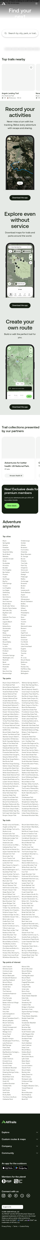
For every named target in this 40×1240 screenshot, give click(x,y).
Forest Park (25, 766)
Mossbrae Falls (8, 984)
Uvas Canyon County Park (30, 692)
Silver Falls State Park (10, 793)
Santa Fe (5, 595)
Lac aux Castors (27, 1065)
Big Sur (5, 581)
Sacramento (7, 628)
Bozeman (24, 547)
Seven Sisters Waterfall (29, 996)
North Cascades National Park (13, 741)
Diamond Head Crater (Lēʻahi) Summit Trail (17, 939)
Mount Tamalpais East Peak (12, 1018)
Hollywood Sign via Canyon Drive (14, 914)
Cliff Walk (25, 930)
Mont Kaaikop (26, 1095)
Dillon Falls (6, 989)
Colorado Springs (8, 655)
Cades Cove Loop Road (10, 955)
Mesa (4, 633)
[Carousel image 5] (36, 49)
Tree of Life (6, 1007)
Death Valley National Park (30, 770)
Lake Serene (7, 1050)
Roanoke (24, 583)
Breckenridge (7, 673)
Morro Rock (26, 991)
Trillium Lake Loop (9, 928)
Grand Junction (26, 635)
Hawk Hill (6, 1081)
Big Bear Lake (7, 613)
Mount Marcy (26, 1050)
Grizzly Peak (26, 1014)
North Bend (6, 554)
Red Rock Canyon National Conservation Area (18, 723)
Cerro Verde (26, 1063)
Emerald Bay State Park (29, 714)
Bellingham (24, 673)
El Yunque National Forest (11, 725)
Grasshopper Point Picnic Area (13, 1041)
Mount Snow (7, 1074)
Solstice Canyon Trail (10, 912)
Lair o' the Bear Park (28, 741)
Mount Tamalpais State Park (12, 716)
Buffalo (23, 604)
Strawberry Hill (26, 1002)
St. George (24, 556)
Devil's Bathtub (27, 1043)
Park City (24, 565)
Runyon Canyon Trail (9, 890)
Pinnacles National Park (10, 752)
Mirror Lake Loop (8, 919)
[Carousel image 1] (8, 49)
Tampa (23, 664)
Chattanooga (25, 541)
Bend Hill (25, 1099)
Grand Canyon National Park (12, 707)
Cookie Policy (24, 1226)
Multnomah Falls (8, 1079)
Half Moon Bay (26, 669)
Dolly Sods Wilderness (10, 799)
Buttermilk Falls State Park (30, 725)
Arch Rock (6, 996)
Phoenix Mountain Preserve (31, 764)
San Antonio (7, 597)
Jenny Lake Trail (27, 948)
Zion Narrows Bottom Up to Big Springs (16, 948)
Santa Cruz (6, 637)
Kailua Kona (7, 626)
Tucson (5, 586)
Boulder (5, 568)
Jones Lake (25, 989)
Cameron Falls (26, 993)
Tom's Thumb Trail (9, 858)
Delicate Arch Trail (9, 854)
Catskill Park (26, 734)
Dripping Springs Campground (13, 1072)
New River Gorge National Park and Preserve (17, 759)
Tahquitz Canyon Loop (29, 890)
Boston (23, 586)
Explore (5, 1132)
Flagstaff (5, 631)
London (23, 631)
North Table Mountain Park (30, 793)
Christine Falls (7, 1054)
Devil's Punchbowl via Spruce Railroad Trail (17, 926)
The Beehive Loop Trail (10, 878)
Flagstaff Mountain (28, 982)
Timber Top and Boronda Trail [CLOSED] (16, 908)
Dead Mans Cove (8, 1077)
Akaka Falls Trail (27, 903)
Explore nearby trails (20, 39)
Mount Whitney (27, 971)
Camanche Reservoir (9, 993)
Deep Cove (25, 1047)
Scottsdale (6, 563)
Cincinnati (24, 640)
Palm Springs (7, 583)
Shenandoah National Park (11, 705)
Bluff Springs (7, 1045)
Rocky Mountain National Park (13, 689)
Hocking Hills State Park (11, 768)
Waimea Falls (26, 973)
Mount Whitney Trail (9, 937)
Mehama (5, 556)
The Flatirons (7, 991)
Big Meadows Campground (12, 1052)
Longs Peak (26, 984)
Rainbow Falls (26, 1029)
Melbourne (24, 606)
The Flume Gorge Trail (29, 851)
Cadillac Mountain (9, 1083)
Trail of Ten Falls (8, 840)
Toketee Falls (7, 1086)
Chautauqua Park (27, 797)
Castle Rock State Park (29, 710)
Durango (24, 651)
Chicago (24, 615)
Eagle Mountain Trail (28, 874)
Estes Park (6, 550)
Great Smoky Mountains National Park (15, 703)
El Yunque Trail (26, 944)
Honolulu (6, 565)
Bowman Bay (26, 1027)
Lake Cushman (26, 1045)
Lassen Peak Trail (27, 883)
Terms (15, 1226)
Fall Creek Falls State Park (11, 813)
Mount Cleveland (27, 1036)
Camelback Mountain (10, 1068)
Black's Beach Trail (28, 858)
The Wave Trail (27, 845)
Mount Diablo (26, 1070)
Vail (22, 655)
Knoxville (24, 610)
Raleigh (23, 574)
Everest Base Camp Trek (30, 955)
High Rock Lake (8, 1029)
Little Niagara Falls (28, 1034)
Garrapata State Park (29, 737)
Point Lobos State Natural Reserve (14, 728)
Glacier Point (26, 1068)
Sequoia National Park (10, 757)
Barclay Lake (26, 1072)
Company (7, 1146)
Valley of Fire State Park (10, 743)
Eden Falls (25, 998)
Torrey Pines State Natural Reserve (14, 721)
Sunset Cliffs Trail (8, 923)
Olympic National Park (10, 698)
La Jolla (5, 646)
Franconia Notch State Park (31, 806)
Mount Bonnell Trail (28, 887)
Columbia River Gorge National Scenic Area (17, 755)
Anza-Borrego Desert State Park (13, 770)
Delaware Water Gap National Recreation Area (18, 811)
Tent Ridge (25, 1041)
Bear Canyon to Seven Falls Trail (13, 865)
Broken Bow (7, 604)
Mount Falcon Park (28, 779)
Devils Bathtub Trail (28, 885)
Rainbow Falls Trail (9, 932)
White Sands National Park (11, 773)
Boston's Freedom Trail (29, 833)
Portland (5, 651)
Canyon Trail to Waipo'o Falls (12, 876)
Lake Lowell (6, 1016)
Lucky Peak (6, 1036)
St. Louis (23, 658)
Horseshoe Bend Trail (10, 946)
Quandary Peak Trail (9, 872)
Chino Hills (24, 644)
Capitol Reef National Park (11, 779)
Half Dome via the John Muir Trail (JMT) (15, 887)
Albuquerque (25, 599)
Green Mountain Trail (9, 935)
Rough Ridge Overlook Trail (12, 896)
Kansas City (25, 667)
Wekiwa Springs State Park (31, 683)
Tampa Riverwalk (27, 860)
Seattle (5, 640)
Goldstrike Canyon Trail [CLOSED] (14, 917)
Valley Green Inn (27, 1074)
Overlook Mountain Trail (30, 869)
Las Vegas (6, 590)
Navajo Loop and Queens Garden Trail (15, 824)
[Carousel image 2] (15, 49)
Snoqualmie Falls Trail (29, 840)
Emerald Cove (7, 1061)
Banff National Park (28, 687)
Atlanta (23, 545)
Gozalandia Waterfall (29, 1023)
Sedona (5, 545)
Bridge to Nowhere (28, 1007)
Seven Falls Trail (27, 908)
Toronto (23, 622)
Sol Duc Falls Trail (27, 905)
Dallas (5, 615)
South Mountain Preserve (30, 761)
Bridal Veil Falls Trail (28, 912)
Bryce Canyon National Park (12, 683)
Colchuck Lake (7, 971)
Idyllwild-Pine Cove (9, 617)
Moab (5, 561)
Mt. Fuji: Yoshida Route (29, 950)
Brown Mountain (27, 969)
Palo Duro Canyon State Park (12, 808)
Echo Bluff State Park (29, 723)
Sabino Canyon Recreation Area (13, 766)
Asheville (6, 599)
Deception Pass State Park (30, 694)
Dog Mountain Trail (9, 867)
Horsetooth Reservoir (10, 978)
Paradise (5, 547)
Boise (23, 588)
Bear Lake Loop (27, 921)
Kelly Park (25, 795)
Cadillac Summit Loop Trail (31, 935)
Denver (5, 653)
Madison (24, 637)
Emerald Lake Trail (9, 833)
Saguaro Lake (7, 973)
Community (8, 1153)
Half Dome (6, 1090)
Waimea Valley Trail (28, 881)
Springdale (6, 543)
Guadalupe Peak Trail (10, 883)
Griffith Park (7, 730)
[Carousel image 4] (29, 49)
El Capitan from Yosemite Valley (13, 910)
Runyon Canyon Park (9, 815)
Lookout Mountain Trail (29, 865)
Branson (23, 628)
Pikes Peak (6, 1047)
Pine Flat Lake (7, 998)
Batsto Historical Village (10, 1002)
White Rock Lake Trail (29, 867)
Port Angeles (7, 570)
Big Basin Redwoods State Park (13, 804)
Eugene (23, 649)
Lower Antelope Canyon (30, 836)
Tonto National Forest (29, 799)
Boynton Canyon (8, 1038)
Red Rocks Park (8, 761)
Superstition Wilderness (10, 739)
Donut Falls (6, 1088)
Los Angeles (7, 588)
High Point (24, 633)
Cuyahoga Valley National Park (13, 714)
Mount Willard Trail (9, 894)
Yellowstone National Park (30, 728)
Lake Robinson (7, 1043)
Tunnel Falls (25, 1000)
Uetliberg (25, 1020)
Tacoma (23, 653)
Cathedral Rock (8, 1099)
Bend (4, 662)
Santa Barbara (25, 592)
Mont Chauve (26, 1077)
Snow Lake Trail (8, 856)
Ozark (5, 669)
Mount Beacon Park (28, 781)
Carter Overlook (8, 1059)
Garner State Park (8, 788)
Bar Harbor (6, 572)
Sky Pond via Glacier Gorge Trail (13, 849)
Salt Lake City (7, 610)
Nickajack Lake (27, 1079)
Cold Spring (7, 635)
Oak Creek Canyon (9, 1070)
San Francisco (7, 601)
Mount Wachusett (8, 975)
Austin (5, 577)
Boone (23, 559)
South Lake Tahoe (9, 606)
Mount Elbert (26, 978)
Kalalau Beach (26, 1052)
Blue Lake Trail (7, 881)
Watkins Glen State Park (30, 773)
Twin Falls (24, 563)
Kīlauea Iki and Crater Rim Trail (13, 899)
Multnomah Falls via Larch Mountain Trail (16, 860)
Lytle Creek (25, 1059)
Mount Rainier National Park (12, 687)
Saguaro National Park (10, 746)
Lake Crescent (7, 966)
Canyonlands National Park (12, 777)
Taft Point (6, 1009)
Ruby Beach (26, 919)
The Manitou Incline (9, 944)
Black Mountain (26, 554)
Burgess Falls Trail (28, 957)
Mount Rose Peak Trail (29, 928)
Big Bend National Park (10, 719)
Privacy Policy (6, 1226)
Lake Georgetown (9, 1014)
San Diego (6, 579)
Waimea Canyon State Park (12, 737)
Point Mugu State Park (29, 748)
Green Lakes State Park (29, 719)
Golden (23, 543)
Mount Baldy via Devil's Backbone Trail (15, 941)
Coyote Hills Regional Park (30, 743)
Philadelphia (25, 613)
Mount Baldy (7, 642)
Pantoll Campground (10, 1027)
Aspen (23, 595)
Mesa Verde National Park (11, 775)
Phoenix (5, 574)
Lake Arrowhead (26, 646)
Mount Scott (7, 1034)
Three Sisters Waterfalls (29, 1016)
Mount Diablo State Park (11, 732)
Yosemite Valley (8, 552)
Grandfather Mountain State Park (13, 806)
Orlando (23, 561)
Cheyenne (24, 568)
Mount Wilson (7, 982)
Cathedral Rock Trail (9, 847)
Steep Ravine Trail (9, 892)
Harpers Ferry (7, 649)
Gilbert (23, 608)
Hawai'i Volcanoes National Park (13, 712)
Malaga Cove (7, 1032)
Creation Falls (26, 1005)
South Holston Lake (28, 1032)
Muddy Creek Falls (28, 1018)
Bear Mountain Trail (9, 901)
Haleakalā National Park (11, 748)
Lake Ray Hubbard (9, 980)
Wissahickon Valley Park (30, 802)
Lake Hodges (7, 1000)
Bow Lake (25, 1083)
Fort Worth (24, 642)
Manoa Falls (26, 966)
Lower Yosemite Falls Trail (30, 941)
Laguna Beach (7, 622)
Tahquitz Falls (26, 987)
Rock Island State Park (29, 755)
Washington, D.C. (8, 658)
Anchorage (24, 581)
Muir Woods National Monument (13, 790)
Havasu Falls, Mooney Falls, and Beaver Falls (17, 953)
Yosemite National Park (10, 692)
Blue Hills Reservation (29, 707)
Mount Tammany (8, 1023)
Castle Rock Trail (8, 921)
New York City (7, 671)
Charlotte (24, 552)
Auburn (23, 619)
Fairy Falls (6, 1011)
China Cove (6, 1005)
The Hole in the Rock (9, 1097)
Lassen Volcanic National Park (12, 781)
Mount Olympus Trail (9, 885)
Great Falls (6, 1092)
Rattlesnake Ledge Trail (10, 838)
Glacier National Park (10, 694)
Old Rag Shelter (27, 1097)
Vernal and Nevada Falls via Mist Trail (15, 836)
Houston (5, 624)
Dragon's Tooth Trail (9, 905)
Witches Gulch (7, 969)
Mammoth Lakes (26, 626)
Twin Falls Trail (26, 856)
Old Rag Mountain (28, 975)
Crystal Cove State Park (10, 797)
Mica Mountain (7, 1063)
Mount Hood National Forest (12, 802)
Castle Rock (25, 572)
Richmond (24, 597)
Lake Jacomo (7, 1025)
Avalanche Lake (8, 842)
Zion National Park (8, 96)
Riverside (6, 667)
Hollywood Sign (27, 1081)
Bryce (4, 541)
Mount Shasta (25, 660)
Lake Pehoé (26, 1025)
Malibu (23, 579)
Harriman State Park (9, 795)
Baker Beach (26, 1061)
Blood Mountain (27, 1092)
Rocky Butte (7, 1095)
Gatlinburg (6, 592)
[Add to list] (31, 68)
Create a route (20, 43)
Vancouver (6, 664)
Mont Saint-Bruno (28, 1056)
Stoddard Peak (27, 1038)
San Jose (5, 619)
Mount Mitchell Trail (28, 842)
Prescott (5, 644)
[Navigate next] (35, 81)
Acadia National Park (10, 701)
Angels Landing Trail (9, 827)
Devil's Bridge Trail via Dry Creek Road (15, 829)
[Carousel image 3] (22, 49)
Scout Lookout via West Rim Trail (13, 845)
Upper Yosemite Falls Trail (11, 851)
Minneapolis (25, 671)
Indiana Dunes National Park (12, 786)
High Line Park (26, 829)
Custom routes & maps (14, 1139)
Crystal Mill (6, 1056)
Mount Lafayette (8, 1020)
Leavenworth (25, 590)
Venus (24, 1090)
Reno (22, 617)
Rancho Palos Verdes (10, 608)
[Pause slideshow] (2, 49)
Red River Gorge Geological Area (14, 764)
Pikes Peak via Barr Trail (10, 930)
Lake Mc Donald (8, 559)
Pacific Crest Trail (27, 847)
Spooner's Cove (27, 1009)
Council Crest (7, 1065)
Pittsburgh (24, 577)
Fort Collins (24, 550)
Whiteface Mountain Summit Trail (14, 957)
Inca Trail (25, 872)
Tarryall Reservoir (27, 1088)
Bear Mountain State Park (11, 750)
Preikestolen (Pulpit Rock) (30, 939)
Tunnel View (7, 987)
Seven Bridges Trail (9, 903)
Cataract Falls (26, 1054)
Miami (23, 624)
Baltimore (24, 662)
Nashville (6, 660)
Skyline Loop (7, 831)
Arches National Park (10, 696)
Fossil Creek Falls (27, 892)
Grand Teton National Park (11, 710)
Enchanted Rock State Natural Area (14, 784)
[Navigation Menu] (36, 3)
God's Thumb (26, 980)
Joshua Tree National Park (11, 734)
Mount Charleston (27, 601)
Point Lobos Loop (8, 950)
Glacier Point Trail (28, 932)
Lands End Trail (8, 863)
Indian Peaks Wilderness (30, 813)
